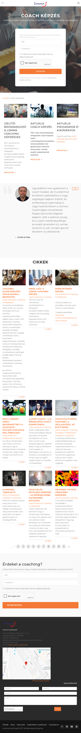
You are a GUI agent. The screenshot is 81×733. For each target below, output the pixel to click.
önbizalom (59, 436)
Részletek (9, 172)
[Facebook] (62, 727)
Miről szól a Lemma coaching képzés (38, 291)
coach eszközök (9, 300)
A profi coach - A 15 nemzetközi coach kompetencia (40, 422)
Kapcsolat (21, 725)
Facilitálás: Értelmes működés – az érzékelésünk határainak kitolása (40, 495)
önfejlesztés (8, 303)
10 (59, 546)
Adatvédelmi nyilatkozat (37, 725)
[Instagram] (76, 727)
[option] (42, 212)
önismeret (18, 438)
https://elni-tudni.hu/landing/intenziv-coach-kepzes (66, 318)
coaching (21, 300)
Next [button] (77, 188)
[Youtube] (72, 727)
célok (5, 495)
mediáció (60, 433)
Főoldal (6, 98)
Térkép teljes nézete (40, 681)
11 (63, 546)
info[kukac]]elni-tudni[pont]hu (17, 645)
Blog (13, 725)
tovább (22, 397)
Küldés (57, 709)
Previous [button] (73, 188)
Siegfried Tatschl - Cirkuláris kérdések (66, 492)
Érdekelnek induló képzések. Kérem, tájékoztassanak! (36, 55)
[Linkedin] (67, 727)
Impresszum (54, 725)
